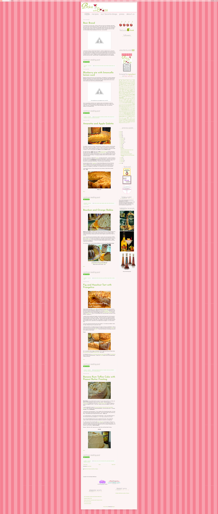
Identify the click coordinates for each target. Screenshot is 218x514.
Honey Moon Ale (129, 82)
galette (84, 165)
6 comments (89, 203)
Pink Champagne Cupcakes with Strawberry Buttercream (93, 496)
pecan (125, 113)
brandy (127, 93)
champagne (123, 96)
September (122, 142)
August (122, 143)
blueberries (99, 116)
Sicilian (122, 87)
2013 (121, 135)
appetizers (120, 91)
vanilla (120, 121)
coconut (128, 98)
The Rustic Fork (131, 88)
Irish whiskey (121, 83)
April (121, 157)
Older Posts (113, 464)
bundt (123, 94)
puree (125, 116)
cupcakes (129, 102)
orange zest (133, 112)
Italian (107, 203)
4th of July (96, 116)
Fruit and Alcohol (112, 354)
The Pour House (126, 88)
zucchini (128, 122)
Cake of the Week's (94, 354)
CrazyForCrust (85, 403)
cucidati (123, 102)
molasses (125, 111)
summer (133, 119)
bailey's (129, 91)
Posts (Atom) (89, 466)
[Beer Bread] (91, 60)
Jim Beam (129, 83)
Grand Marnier (125, 82)
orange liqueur (128, 112)
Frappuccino (123, 81)
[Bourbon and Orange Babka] (91, 273)
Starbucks (130, 87)
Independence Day (86, 117)
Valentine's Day (132, 89)
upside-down (133, 120)
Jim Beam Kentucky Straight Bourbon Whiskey (99, 263)
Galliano (127, 81)
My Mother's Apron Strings (107, 312)
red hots (132, 116)
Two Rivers (128, 89)
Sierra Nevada (125, 87)
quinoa (127, 116)
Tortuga (134, 88)
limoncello (94, 117)
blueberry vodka (107, 116)
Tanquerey (133, 87)
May (121, 147)
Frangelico (120, 81)
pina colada (124, 114)
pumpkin (123, 116)
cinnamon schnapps (122, 98)
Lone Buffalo (128, 84)
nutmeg (132, 111)
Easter (134, 80)
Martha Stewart (111, 203)
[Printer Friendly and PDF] (86, 62)
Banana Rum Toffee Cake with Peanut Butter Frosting (99, 378)
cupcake (126, 102)
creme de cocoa (123, 101)
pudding (120, 116)
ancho (134, 90)
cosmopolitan (121, 100)
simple (84, 66)
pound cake (130, 115)
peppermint (128, 113)
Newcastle (110, 65)
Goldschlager (121, 82)
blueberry (120, 93)
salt (114, 65)
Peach (133, 85)
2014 (121, 134)
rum (128, 117)
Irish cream (133, 82)
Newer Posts (85, 464)
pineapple (128, 114)
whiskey (128, 121)
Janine (101, 355)
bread (100, 65)
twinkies (130, 120)
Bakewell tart (105, 310)
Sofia (128, 87)
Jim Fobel (132, 83)
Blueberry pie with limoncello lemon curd (127, 149)
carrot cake (131, 95)
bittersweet (126, 92)
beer (95, 65)
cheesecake (129, 96)
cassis (134, 95)
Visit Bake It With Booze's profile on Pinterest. (122, 493)
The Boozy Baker (121, 88)
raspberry (129, 116)
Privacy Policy (105, 506)
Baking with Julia (130, 79)
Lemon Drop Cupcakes (87, 503)
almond (96, 203)
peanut (123, 113)
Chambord (112, 327)
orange (124, 112)
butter (102, 65)
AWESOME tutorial (96, 352)
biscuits (122, 92)
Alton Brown (120, 79)
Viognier (120, 90)
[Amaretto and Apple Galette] (91, 198)
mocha (123, 111)
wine (123, 122)
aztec (125, 91)
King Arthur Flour (87, 239)
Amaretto (97, 157)
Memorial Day (97, 117)
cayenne (120, 96)
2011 (121, 163)
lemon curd (90, 117)
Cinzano (128, 80)
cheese (127, 96)
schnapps (124, 118)
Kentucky (125, 84)
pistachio (120, 115)
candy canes (123, 95)
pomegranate (123, 115)
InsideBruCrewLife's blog (102, 403)
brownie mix (120, 94)
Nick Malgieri (125, 85)
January (122, 161)
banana (131, 91)
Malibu (131, 84)
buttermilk (130, 94)
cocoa (126, 98)
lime (123, 109)
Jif (98, 416)
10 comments (89, 65)
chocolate (121, 97)
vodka (87, 204)
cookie (125, 99)
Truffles (120, 89)
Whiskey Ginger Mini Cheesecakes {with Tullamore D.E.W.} (93, 500)
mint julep (120, 111)
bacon (127, 91)
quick (112, 65)
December (122, 138)
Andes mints (124, 79)
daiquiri (132, 102)
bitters (124, 92)
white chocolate (133, 121)
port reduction (127, 115)
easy (104, 65)
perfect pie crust (132, 113)
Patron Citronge (130, 85)
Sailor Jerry (131, 86)
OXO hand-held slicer (101, 152)
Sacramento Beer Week (126, 86)
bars (134, 91)
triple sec (127, 120)
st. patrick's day (124, 119)
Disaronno (131, 80)
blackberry (130, 92)
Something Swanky (87, 352)
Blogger (113, 506)
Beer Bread (89, 23)
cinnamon (133, 97)
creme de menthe (128, 101)
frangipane (94, 163)
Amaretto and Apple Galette (98, 123)
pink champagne (132, 114)
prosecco (133, 115)
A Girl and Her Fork (104, 151)
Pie (122, 86)
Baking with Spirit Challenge (102, 354)
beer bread (97, 65)
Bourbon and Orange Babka (98, 210)
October (122, 140)
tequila (121, 120)
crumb (132, 101)
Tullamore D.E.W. (124, 89)
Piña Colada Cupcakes (87, 501)
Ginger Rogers (130, 81)
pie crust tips (121, 114)
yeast (124, 122)
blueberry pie (103, 116)
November (122, 139)
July (121, 144)
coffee (130, 98)
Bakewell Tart (88, 313)
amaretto (98, 203)
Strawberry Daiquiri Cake (88, 498)
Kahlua (122, 84)
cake (133, 94)
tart (85, 204)
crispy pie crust (112, 116)
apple (100, 203)
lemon (134, 108)
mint (134, 110)
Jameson (126, 83)
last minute (106, 65)
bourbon (123, 93)
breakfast (132, 93)
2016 (121, 131)
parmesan (120, 113)
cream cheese (129, 100)
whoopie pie (120, 122)
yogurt (126, 122)
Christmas (124, 80)
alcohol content (124, 90)
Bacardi (127, 79)
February (122, 160)
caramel (126, 95)
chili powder (133, 96)
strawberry (130, 119)
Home (99, 464)
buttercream (127, 94)
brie (134, 93)
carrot (129, 95)
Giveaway (133, 81)
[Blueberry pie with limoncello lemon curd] (91, 111)
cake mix (120, 95)
